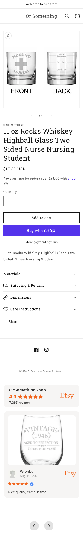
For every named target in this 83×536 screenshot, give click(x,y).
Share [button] (13, 321)
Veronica (26, 471)
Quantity (10, 192)
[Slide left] (31, 116)
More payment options (41, 242)
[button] (6, 16)
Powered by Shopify (53, 371)
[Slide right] (52, 116)
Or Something (35, 371)
